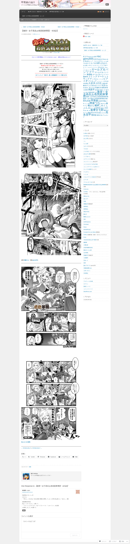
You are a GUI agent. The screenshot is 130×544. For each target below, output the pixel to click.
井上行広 (97, 83)
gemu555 (35, 260)
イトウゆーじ (87, 156)
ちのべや (86, 146)
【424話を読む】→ (37, 448)
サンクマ (87, 79)
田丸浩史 (87, 101)
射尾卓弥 (104, 88)
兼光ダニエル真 (88, 85)
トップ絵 (40, 20)
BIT (95, 57)
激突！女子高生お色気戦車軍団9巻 (97, 96)
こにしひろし (98, 61)
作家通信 (34, 20)
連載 (22, 20)
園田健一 (87, 87)
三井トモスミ (87, 270)
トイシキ (100, 79)
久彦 (91, 83)
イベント (27, 20)
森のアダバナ (87, 265)
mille (107, 59)
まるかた (103, 63)
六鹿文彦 (105, 83)
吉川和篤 (86, 252)
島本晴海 (97, 90)
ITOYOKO (86, 224)
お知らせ (47, 20)
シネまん (95, 79)
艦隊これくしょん (95, 106)
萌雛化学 (86, 204)
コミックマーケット (98, 76)
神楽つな (26, 260)
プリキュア (92, 81)
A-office (85, 133)
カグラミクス (87, 159)
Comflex (86, 191)
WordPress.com (88, 291)
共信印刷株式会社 (88, 247)
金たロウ (86, 198)
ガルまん (101, 67)
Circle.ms (86, 189)
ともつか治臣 (94, 63)
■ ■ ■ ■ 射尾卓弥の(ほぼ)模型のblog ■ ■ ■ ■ (95, 184)
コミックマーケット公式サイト (92, 166)
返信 (24, 510)
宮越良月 (98, 87)
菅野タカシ (91, 108)
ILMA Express (97, 59)
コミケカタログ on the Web (91, 164)
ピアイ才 (86, 179)
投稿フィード (87, 286)
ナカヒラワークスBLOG (90, 177)
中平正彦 (105, 81)
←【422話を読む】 (26, 448)
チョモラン (86, 172)
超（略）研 (87, 110)
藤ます (103, 108)
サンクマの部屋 (88, 169)
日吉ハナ (102, 90)
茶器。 (85, 201)
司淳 (103, 85)
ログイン (86, 284)
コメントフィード (88, 289)
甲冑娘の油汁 (28, 2)
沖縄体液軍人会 (92, 92)
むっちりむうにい (95, 65)
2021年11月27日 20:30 (27, 492)
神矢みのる (103, 103)
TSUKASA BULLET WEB (90, 240)
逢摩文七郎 (97, 109)
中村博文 (85, 83)
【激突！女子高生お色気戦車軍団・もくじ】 (33, 16)
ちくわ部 (106, 61)
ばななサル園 (87, 154)
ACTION (86, 136)
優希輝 (85, 242)
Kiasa (104, 59)
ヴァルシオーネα (88, 182)
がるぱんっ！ (88, 61)
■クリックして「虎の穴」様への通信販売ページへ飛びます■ (51, 75)
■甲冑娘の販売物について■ (57, 11)
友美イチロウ (97, 85)
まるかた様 (56, 52)
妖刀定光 (93, 87)
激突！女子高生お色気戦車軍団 (95, 94)
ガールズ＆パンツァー (95, 70)
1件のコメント (36, 34)
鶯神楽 (94, 115)
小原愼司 (85, 90)
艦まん (91, 105)
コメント (106, 11)
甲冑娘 (94, 100)
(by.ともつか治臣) (25, 442)
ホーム (23, 11)
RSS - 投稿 (87, 36)
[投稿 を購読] (83, 36)
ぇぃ (85, 141)
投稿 (100, 11)
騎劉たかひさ (101, 113)
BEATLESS (91, 57)
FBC (99, 56)
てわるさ (86, 63)
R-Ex (85, 237)
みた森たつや (87, 65)
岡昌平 (91, 89)
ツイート (85, 29)
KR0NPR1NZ (87, 229)
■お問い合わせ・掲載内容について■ (37, 11)
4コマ (85, 57)
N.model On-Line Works (90, 232)
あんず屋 (86, 138)
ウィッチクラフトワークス (91, 67)
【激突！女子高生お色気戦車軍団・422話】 (33, 27)
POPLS (85, 234)
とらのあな (86, 151)
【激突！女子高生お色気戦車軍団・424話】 (69, 27)
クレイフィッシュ (88, 161)
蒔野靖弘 (98, 108)
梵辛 (87, 92)
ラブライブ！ (100, 81)
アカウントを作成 (88, 281)
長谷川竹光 (94, 113)
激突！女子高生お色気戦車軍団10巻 (95, 98)
